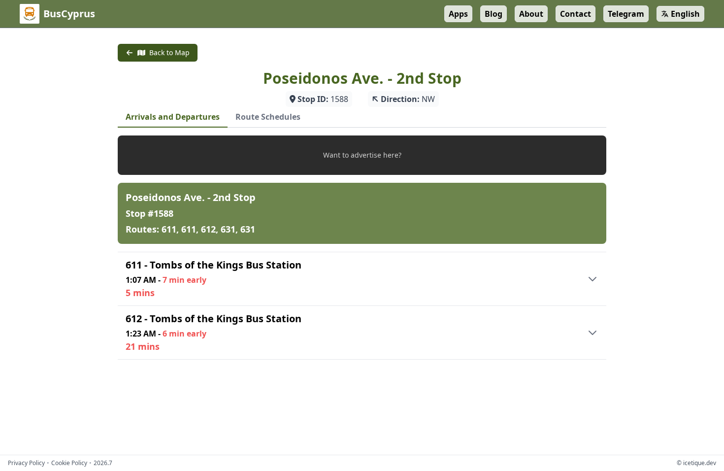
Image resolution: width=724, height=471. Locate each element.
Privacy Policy (26, 463)
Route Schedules (267, 116)
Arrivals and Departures (173, 116)
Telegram (626, 13)
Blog (493, 13)
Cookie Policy (69, 463)
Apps (458, 13)
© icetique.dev (696, 463)
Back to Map (169, 52)
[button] (362, 155)
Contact (575, 13)
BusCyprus (69, 13)
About (531, 13)
